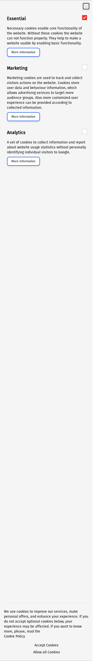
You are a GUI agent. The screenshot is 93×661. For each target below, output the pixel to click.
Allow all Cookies (46, 652)
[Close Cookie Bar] (86, 6)
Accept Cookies (46, 645)
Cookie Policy (14, 636)
